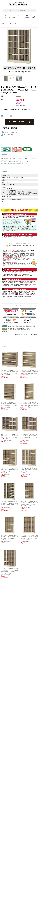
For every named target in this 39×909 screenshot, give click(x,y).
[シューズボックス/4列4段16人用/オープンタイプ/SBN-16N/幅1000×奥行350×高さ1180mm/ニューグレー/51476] (29, 465)
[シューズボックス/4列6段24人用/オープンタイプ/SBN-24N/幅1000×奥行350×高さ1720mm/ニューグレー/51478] (10, 533)
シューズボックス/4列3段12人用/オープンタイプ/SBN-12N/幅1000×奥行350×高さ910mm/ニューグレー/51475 (29, 436)
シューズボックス (11, 23)
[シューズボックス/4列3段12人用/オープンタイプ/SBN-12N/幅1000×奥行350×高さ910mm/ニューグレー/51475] (29, 432)
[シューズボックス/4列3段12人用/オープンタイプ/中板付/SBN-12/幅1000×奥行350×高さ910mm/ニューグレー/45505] (10, 432)
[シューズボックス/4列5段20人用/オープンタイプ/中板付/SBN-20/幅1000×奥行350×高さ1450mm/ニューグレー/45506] (10, 499)
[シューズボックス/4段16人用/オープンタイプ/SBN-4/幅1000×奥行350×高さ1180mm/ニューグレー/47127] (29, 368)
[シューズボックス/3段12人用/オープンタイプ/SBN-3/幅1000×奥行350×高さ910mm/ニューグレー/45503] (10, 368)
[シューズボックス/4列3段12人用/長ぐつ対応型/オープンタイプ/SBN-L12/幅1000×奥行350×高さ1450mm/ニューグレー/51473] (29, 533)
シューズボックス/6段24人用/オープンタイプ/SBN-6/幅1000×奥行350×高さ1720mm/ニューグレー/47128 (29, 404)
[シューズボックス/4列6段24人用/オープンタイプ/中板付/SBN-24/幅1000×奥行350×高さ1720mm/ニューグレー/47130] (29, 499)
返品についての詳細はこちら (10, 132)
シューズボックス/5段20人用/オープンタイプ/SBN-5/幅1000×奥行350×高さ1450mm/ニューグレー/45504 (9, 404)
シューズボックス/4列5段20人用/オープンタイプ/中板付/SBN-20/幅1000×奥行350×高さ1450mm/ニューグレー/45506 (9, 504)
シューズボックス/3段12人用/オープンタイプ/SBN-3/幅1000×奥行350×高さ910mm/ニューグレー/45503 (9, 372)
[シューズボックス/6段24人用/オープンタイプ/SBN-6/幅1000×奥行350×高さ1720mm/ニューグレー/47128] (29, 400)
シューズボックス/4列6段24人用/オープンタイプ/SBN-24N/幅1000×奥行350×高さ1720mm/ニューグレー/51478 (9, 537)
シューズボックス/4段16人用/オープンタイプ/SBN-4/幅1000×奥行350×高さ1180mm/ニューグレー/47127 (29, 372)
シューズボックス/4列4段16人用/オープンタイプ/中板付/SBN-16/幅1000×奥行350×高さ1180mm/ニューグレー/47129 (9, 470)
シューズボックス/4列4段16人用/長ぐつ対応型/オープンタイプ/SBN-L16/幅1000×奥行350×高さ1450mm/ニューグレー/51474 (9, 571)
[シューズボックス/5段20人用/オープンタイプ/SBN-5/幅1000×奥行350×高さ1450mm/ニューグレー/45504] (10, 400)
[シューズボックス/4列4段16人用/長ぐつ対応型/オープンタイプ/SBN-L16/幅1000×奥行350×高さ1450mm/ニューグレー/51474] (10, 566)
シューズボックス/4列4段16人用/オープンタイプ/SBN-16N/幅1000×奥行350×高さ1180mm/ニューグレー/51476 (29, 470)
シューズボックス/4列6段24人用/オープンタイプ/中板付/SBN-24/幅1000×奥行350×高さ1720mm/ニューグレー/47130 (29, 503)
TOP (3, 23)
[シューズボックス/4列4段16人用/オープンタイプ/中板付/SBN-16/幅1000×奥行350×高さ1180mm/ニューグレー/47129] (10, 465)
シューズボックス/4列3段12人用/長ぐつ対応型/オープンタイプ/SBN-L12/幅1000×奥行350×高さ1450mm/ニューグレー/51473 (29, 537)
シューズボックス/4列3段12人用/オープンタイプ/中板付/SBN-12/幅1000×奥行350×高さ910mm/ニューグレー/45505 (9, 436)
